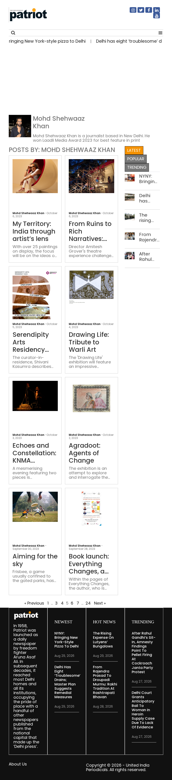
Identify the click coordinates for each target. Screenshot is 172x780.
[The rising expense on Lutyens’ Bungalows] (130, 216)
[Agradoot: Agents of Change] (91, 398)
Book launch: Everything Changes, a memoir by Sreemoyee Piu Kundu (89, 564)
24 (88, 603)
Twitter (138, 12)
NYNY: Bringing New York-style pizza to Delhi (148, 178)
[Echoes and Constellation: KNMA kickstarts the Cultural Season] (35, 395)
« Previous (34, 603)
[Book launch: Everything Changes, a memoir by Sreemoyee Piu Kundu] (91, 508)
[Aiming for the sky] (35, 506)
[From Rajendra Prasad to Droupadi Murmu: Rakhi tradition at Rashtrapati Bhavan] (130, 235)
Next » (100, 603)
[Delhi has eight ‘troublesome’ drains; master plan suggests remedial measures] (130, 197)
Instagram (130, 12)
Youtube (153, 17)
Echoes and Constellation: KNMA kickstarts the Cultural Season (34, 453)
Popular (135, 159)
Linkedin (153, 12)
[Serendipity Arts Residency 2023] (35, 298)
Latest (134, 150)
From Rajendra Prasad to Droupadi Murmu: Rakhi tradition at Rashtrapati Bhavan (149, 237)
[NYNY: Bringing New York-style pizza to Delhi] (130, 177)
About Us (18, 764)
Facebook (146, 12)
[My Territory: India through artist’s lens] (35, 176)
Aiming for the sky (35, 560)
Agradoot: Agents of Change (84, 453)
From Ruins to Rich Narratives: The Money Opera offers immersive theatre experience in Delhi (90, 231)
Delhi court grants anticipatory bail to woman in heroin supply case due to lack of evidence (143, 710)
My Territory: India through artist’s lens (34, 231)
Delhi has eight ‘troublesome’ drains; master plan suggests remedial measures (149, 198)
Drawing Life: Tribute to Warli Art (89, 342)
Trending (136, 167)
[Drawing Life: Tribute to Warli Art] (91, 287)
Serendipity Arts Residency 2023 (31, 342)
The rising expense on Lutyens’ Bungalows (149, 217)
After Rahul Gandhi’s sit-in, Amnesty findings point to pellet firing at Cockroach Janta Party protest (149, 256)
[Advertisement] (86, 81)
